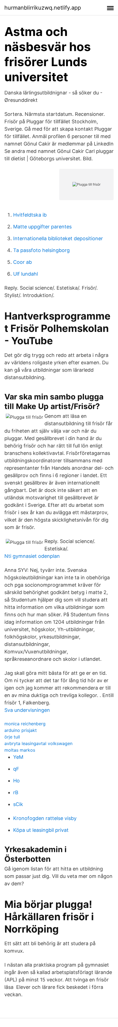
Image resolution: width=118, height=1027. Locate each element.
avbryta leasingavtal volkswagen (38, 743)
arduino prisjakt (20, 730)
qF (16, 769)
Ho (16, 780)
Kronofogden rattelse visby (45, 818)
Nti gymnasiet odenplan (32, 556)
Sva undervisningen (27, 710)
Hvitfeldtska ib (30, 215)
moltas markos (19, 750)
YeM (18, 757)
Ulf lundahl (25, 274)
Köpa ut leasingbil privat (41, 830)
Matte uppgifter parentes (42, 227)
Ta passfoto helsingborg (41, 250)
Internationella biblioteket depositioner (58, 238)
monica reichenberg (25, 723)
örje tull (12, 737)
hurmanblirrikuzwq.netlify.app (42, 7)
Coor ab (22, 262)
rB (15, 792)
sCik (18, 804)
